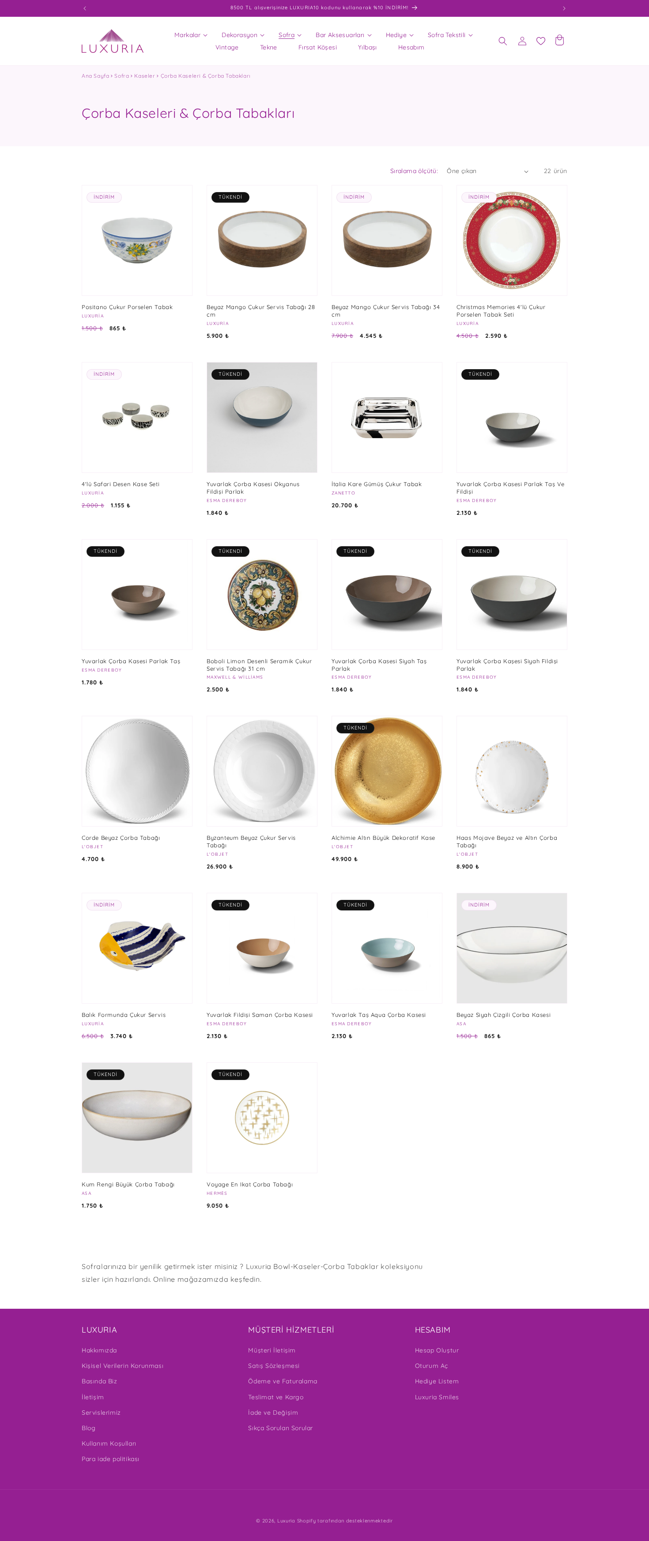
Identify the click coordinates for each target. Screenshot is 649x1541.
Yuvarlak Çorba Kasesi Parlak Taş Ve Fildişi (511, 487)
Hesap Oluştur (437, 1350)
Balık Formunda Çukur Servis (124, 1014)
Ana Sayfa (95, 75)
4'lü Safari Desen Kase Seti (120, 483)
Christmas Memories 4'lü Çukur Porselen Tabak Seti (501, 310)
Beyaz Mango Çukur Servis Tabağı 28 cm (261, 310)
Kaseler (144, 75)
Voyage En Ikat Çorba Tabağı (250, 1184)
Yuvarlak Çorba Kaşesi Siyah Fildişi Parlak (507, 664)
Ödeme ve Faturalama (282, 1381)
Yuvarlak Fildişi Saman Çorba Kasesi (260, 1014)
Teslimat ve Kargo (275, 1397)
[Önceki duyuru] (84, 8)
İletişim (93, 1397)
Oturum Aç (431, 1366)
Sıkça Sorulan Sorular (280, 1428)
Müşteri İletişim (272, 1350)
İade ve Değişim (273, 1412)
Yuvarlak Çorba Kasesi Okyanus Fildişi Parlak (253, 487)
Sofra (121, 75)
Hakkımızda (99, 1350)
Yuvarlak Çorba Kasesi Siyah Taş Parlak (379, 664)
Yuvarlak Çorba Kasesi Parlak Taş (131, 661)
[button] (187, 35)
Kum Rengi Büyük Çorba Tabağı (128, 1184)
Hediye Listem (437, 1381)
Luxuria (286, 1521)
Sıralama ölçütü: (414, 171)
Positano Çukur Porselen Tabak (127, 306)
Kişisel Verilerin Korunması (122, 1366)
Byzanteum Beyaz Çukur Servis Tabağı (251, 841)
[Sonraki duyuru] (564, 8)
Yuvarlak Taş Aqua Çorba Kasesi (379, 1014)
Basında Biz (99, 1381)
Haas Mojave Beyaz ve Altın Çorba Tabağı (507, 841)
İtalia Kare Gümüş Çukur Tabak (377, 483)
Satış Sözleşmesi (274, 1366)
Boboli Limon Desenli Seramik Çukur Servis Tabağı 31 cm (259, 664)
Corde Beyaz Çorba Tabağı (121, 837)
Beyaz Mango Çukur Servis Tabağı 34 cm (386, 310)
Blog (88, 1428)
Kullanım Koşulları (109, 1443)
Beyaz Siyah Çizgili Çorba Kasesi (504, 1014)
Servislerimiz (101, 1412)
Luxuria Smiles (437, 1397)
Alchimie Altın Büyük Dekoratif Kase (383, 837)
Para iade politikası (111, 1459)
